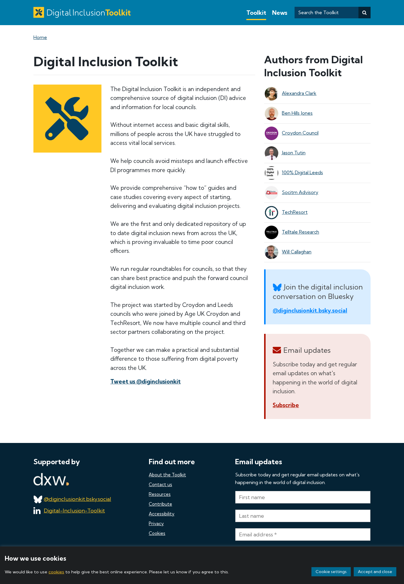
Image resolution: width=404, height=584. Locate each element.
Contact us (160, 484)
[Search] (364, 13)
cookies (56, 572)
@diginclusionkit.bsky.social (310, 310)
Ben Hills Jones (297, 113)
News (279, 12)
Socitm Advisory (300, 192)
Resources (160, 494)
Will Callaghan (296, 252)
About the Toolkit (167, 475)
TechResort (295, 212)
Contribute (160, 504)
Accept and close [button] (375, 571)
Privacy (156, 523)
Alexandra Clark (299, 93)
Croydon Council (300, 133)
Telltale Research (300, 232)
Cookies (157, 533)
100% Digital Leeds (302, 172)
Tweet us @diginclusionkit (145, 381)
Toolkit (256, 12)
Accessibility (161, 514)
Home (40, 37)
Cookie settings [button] (331, 571)
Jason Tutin (294, 153)
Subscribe (286, 405)
